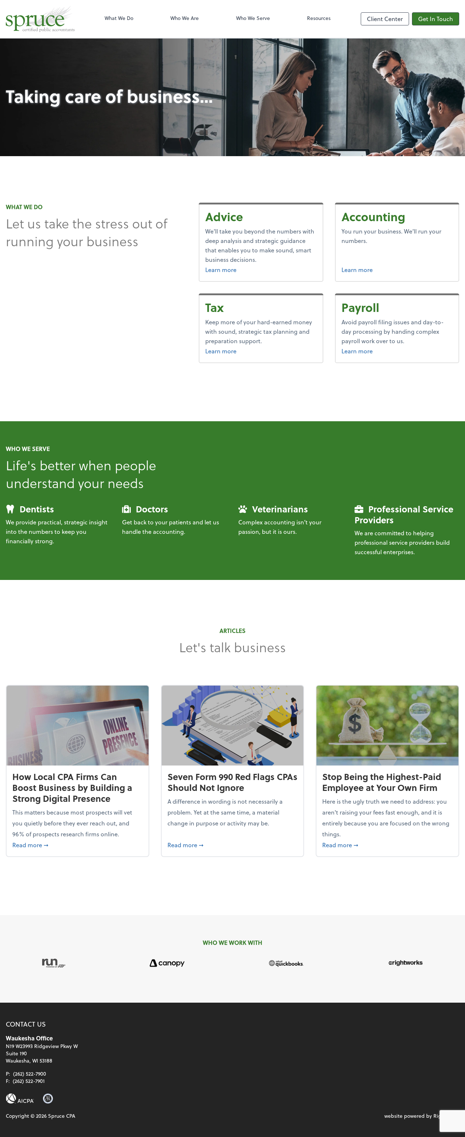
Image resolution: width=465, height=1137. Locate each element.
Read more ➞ (77, 844)
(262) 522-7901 (29, 1081)
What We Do (119, 18)
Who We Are (184, 18)
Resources (319, 18)
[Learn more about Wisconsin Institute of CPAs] (48, 1098)
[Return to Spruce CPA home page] (40, 19)
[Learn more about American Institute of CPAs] (20, 1098)
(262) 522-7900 (29, 1073)
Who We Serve (253, 18)
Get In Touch (435, 19)
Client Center (385, 19)
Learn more (239, 269)
